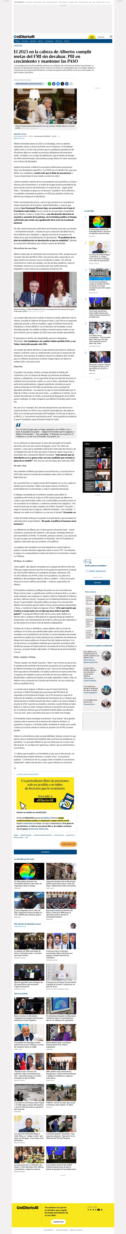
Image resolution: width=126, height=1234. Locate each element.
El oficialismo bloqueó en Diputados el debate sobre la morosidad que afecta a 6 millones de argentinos (61, 1018)
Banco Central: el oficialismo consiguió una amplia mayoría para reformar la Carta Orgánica (28, 1018)
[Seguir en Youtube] (98, 1210)
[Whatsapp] (49, 84)
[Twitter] (62, 84)
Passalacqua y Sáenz (73, 2)
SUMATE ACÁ (58, 1222)
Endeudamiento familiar (52, 2)
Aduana (44, 2)
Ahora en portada (21, 994)
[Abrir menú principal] (111, 36)
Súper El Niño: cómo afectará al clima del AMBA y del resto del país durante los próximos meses (90, 611)
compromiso (28, 823)
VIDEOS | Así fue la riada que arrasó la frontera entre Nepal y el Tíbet (60, 1103)
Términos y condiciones (76, 1230)
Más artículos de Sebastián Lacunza (27, 924)
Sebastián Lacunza (20, 134)
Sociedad (33, 41)
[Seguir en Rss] (101, 1210)
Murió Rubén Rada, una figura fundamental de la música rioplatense (58, 1044)
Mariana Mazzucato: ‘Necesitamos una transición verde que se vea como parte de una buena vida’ (90, 600)
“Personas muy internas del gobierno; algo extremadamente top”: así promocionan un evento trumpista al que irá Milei (27, 1074)
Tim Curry (108, 2)
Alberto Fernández (26, 835)
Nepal (94, 2)
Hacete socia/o (92, 37)
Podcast (66, 41)
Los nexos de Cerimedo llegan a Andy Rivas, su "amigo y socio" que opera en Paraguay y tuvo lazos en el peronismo (99, 258)
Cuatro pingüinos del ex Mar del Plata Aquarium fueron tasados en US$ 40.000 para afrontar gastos (28, 912)
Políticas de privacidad (62, 1230)
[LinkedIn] (67, 84)
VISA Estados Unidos (83, 2)
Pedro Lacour (50, 888)
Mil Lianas (59, 41)
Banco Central (29, 2)
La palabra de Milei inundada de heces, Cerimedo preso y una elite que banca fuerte (28, 953)
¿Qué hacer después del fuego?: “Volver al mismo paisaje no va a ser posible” (90, 623)
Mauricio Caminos (51, 989)
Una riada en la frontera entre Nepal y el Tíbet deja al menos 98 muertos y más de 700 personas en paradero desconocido (29, 1105)
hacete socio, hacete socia (38, 829)
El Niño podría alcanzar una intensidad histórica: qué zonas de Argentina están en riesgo (28, 883)
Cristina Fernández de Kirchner (43, 835)
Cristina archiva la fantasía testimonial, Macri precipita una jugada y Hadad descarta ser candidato (59, 954)
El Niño (90, 2)
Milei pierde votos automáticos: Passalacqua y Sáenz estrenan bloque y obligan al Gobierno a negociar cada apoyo (61, 1074)
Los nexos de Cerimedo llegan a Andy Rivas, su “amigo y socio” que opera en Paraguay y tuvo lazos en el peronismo (29, 1137)
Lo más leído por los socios (24, 859)
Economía (25, 41)
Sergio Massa (70, 835)
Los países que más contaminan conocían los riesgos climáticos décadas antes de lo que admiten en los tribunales (89, 634)
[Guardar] (71, 84)
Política (17, 41)
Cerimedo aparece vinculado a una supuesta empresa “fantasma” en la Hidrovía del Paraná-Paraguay (60, 1136)
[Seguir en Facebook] (90, 1210)
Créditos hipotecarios (63, 2)
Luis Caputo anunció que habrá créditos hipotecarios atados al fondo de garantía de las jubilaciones (61, 1167)
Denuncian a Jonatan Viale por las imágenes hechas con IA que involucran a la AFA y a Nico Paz (100, 367)
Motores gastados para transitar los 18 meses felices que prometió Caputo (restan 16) (28, 984)
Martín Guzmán (18, 837)
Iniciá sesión (101, 37)
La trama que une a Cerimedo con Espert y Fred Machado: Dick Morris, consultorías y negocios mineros (29, 1167)
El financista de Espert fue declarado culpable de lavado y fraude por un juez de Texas (61, 984)
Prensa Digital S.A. (49, 1230)
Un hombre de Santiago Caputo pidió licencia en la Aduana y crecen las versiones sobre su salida (29, 1044)
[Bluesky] (58, 84)
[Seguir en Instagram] (95, 1210)
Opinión (40, 41)
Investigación (49, 41)
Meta (104, 2)
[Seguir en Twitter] (88, 1210)
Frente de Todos (59, 835)
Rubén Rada (99, 2)
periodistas (45, 818)
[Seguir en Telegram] (93, 1210)
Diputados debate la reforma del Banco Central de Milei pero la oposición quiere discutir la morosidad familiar (59, 913)
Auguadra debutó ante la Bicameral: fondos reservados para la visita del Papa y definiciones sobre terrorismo (61, 883)
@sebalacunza (20, 138)
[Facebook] (54, 84)
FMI (26, 837)
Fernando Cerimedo (37, 2)
